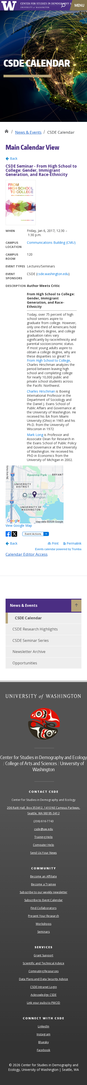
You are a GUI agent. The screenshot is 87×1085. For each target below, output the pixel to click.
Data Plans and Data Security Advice (43, 979)
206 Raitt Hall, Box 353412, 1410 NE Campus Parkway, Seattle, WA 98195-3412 (43, 810)
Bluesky (43, 1042)
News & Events (28, 132)
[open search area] (63, 5)
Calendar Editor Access (27, 554)
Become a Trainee (43, 884)
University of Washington (9, 5)
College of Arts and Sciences (31, 763)
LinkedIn (43, 1026)
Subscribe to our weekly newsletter (44, 892)
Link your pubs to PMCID (43, 1003)
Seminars (43, 932)
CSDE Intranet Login (43, 987)
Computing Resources (44, 971)
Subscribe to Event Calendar (43, 900)
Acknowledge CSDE (44, 995)
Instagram (43, 1034)
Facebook (43, 1050)
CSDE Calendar (28, 617)
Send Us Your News (43, 853)
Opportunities (25, 663)
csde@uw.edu (43, 829)
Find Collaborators (44, 908)
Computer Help (43, 845)
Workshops (43, 924)
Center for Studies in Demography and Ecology (6, 130)
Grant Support (43, 955)
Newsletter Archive (29, 651)
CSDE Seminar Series (31, 640)
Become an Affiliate (43, 876)
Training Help (43, 837)
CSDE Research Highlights (35, 629)
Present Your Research (43, 916)
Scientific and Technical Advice (43, 963)
